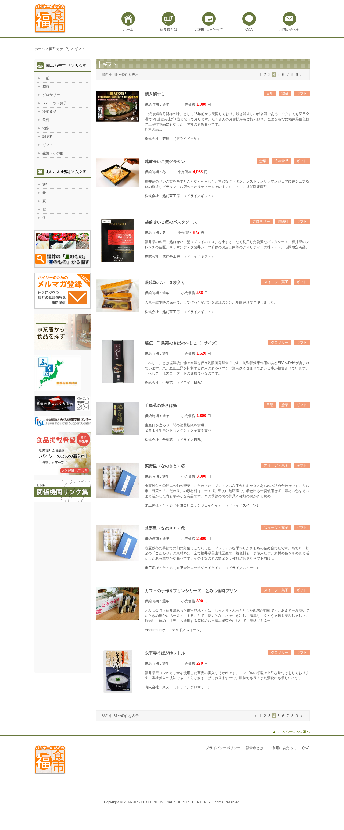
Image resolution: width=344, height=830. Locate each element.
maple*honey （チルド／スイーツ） (174, 630)
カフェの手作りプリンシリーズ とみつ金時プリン (191, 590)
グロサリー (261, 221)
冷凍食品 (281, 161)
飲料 (45, 120)
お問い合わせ (289, 29)
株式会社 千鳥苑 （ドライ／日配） (174, 382)
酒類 (45, 128)
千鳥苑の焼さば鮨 (161, 405)
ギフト (301, 93)
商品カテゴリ (59, 49)
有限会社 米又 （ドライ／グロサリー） (178, 687)
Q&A (249, 29)
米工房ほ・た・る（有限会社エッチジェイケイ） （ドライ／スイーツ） (202, 505)
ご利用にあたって (209, 29)
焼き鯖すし (157, 94)
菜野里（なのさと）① (165, 528)
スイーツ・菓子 (276, 282)
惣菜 (284, 93)
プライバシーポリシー (223, 748)
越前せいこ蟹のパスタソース (171, 222)
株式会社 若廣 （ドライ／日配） (173, 139)
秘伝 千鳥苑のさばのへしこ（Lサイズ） (182, 343)
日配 (269, 93)
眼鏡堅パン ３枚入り (165, 282)
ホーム (128, 29)
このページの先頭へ (294, 732)
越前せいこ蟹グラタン (165, 161)
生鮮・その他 (52, 153)
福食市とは (168, 29)
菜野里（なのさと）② (165, 466)
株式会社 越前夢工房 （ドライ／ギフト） (180, 196)
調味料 (283, 221)
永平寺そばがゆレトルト (167, 653)
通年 (165, 104)
